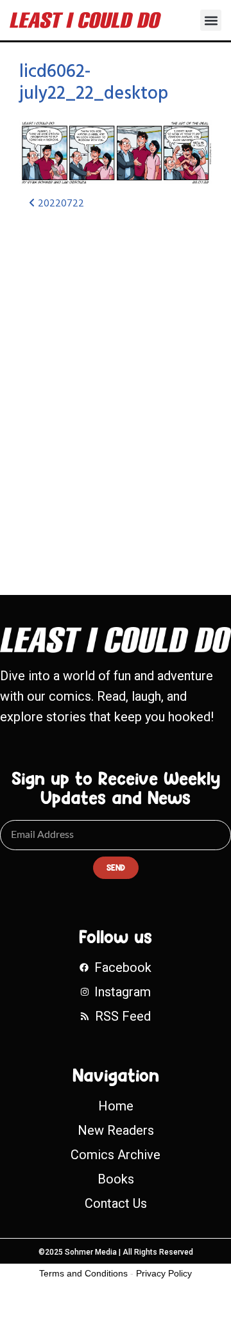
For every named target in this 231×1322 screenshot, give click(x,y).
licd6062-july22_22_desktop (93, 83)
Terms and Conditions (83, 1273)
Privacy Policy (164, 1273)
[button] (210, 20)
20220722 (59, 204)
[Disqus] (115, 391)
